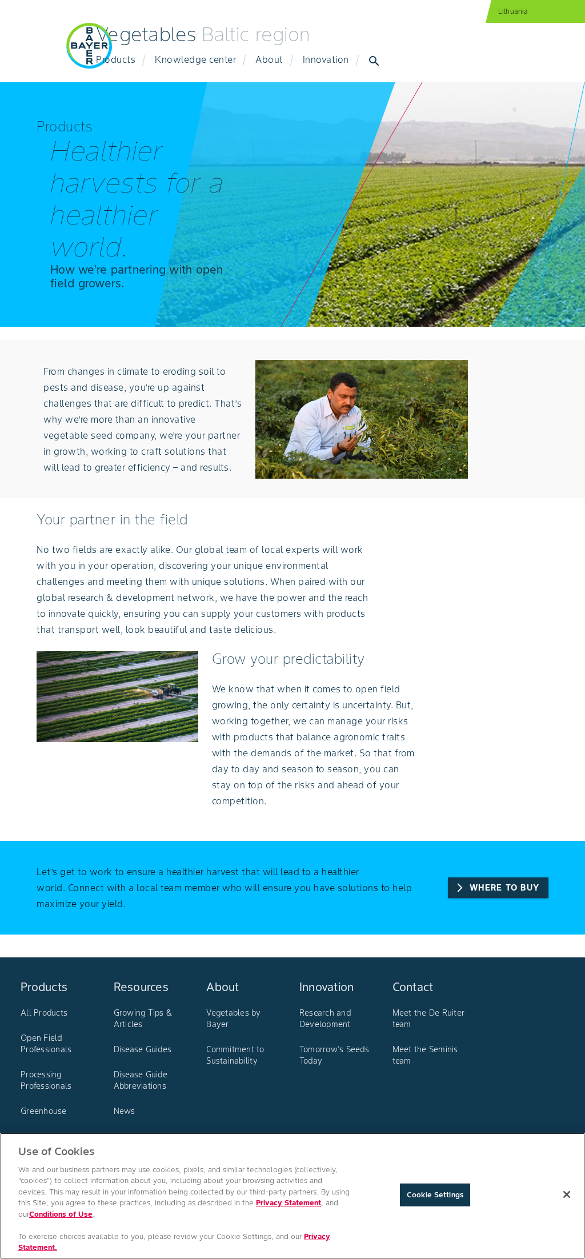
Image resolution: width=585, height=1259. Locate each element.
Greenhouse (44, 1111)
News (124, 1111)
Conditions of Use (61, 1214)
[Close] (566, 1194)
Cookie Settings (435, 1195)
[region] (292, 1196)
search (374, 61)
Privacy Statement (288, 1203)
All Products (44, 1013)
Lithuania (513, 11)
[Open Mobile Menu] (36, 52)
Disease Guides (143, 1049)
